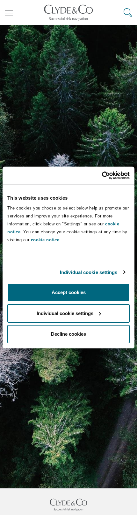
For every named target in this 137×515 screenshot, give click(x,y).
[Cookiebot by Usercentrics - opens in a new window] (102, 175)
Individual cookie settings (89, 272)
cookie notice (45, 239)
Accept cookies (69, 292)
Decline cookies (68, 334)
